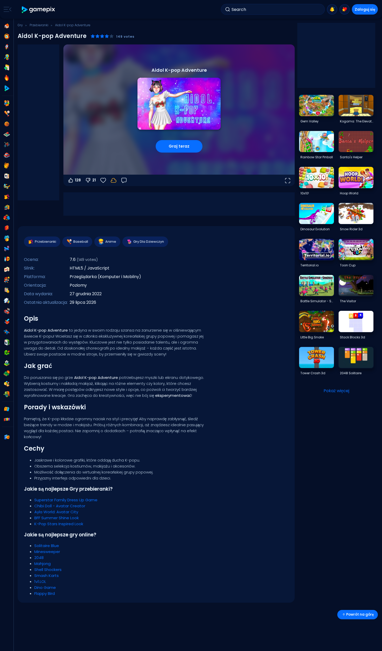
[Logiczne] (7, 300)
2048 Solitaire (350, 373)
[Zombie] (7, 394)
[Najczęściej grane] (7, 47)
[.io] (7, 259)
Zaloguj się (365, 9)
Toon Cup (347, 265)
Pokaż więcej (336, 391)
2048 (39, 557)
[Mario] (7, 280)
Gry (20, 25)
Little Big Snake (312, 337)
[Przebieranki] (7, 197)
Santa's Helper (351, 157)
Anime (110, 241)
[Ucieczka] (7, 207)
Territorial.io (309, 265)
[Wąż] (7, 352)
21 (94, 180)
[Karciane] (7, 176)
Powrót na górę (360, 614)
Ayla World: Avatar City (56, 512)
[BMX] (7, 145)
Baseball (80, 241)
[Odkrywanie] (7, 57)
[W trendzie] (7, 78)
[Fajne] (7, 186)
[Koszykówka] (7, 124)
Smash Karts (46, 575)
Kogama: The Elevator (356, 121)
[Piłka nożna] (7, 363)
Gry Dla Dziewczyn (148, 241)
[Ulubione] (344, 9)
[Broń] (7, 249)
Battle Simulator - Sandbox (317, 301)
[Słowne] (7, 384)
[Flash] (7, 228)
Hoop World (349, 193)
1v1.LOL (40, 581)
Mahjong (42, 563)
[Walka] (7, 217)
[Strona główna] (7, 26)
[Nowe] (7, 67)
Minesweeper (47, 551)
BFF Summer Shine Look (56, 518)
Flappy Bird (44, 593)
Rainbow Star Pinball (316, 157)
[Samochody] (7, 155)
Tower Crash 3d (312, 373)
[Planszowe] (7, 134)
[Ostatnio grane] (7, 36)
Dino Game (45, 587)
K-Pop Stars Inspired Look (58, 524)
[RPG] (7, 321)
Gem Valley (309, 121)
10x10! (304, 193)
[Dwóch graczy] (7, 103)
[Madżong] (7, 269)
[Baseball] (7, 113)
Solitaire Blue (46, 545)
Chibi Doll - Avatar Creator (59, 506)
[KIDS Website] (7, 419)
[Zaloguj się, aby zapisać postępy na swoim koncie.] (113, 180)
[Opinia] (124, 180)
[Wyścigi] (7, 311)
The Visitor (348, 301)
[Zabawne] (7, 238)
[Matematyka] (7, 290)
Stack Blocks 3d (352, 337)
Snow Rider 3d (351, 229)
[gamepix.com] (38, 9)
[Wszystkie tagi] (7, 409)
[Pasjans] (7, 342)
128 (78, 180)
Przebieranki (39, 25)
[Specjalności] (7, 88)
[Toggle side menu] (6, 9)
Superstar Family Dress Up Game (65, 500)
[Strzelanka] (7, 332)
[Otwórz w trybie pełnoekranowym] (287, 180)
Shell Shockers (48, 569)
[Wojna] (7, 373)
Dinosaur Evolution (315, 229)
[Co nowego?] (332, 9)
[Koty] (7, 165)
